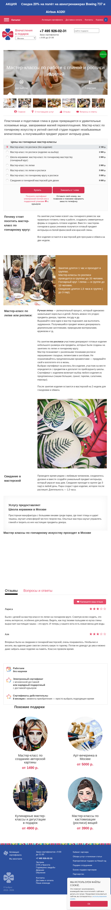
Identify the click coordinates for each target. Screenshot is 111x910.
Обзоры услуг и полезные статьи (87, 856)
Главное (21, 111)
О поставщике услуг (44, 111)
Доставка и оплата (74, 19)
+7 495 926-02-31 (53, 30)
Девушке (40, 870)
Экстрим (40, 862)
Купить (37, 190)
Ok (89, 904)
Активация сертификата (52, 19)
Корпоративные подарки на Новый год (89, 861)
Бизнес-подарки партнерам (85, 870)
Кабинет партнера (80, 852)
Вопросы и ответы (88, 111)
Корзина (101, 19)
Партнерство (78, 874)
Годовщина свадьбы (45, 867)
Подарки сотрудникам (82, 865)
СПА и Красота (43, 865)
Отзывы (66, 111)
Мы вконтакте (15, 859)
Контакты (89, 19)
